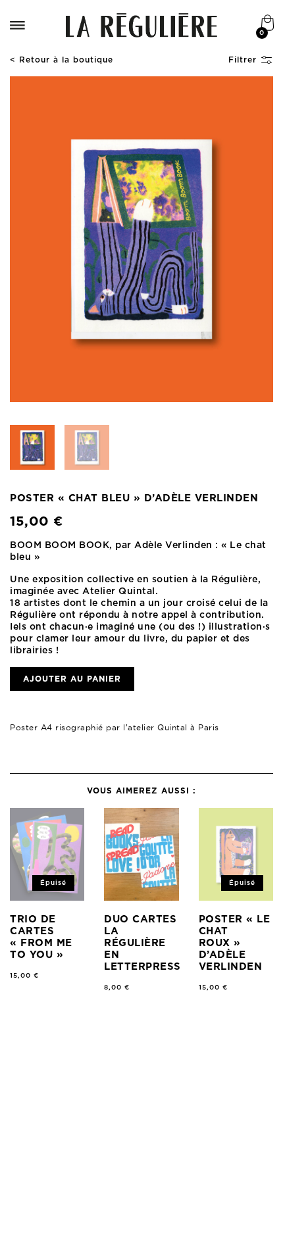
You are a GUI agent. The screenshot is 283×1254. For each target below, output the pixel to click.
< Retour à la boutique (61, 60)
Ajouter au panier (72, 679)
